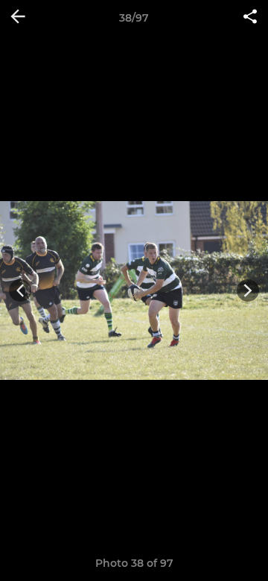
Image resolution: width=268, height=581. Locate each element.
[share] (250, 17)
